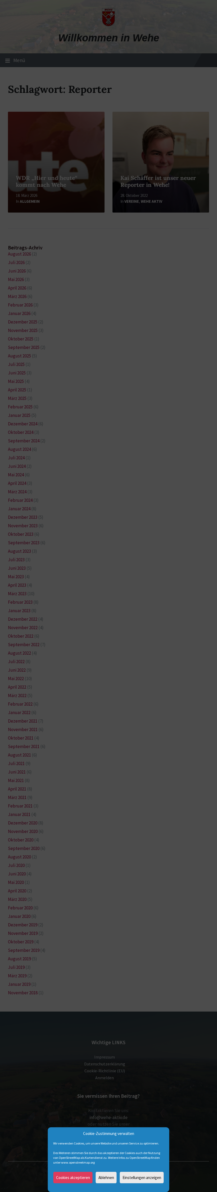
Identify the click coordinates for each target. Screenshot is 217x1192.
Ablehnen (106, 1177)
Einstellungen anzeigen (142, 1177)
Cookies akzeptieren (73, 1177)
